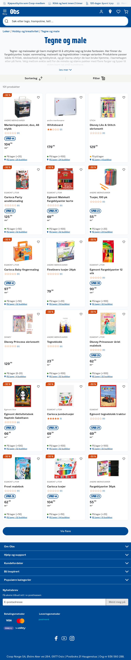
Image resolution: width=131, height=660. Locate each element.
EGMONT (94, 409)
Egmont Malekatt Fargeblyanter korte (60, 199)
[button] (65, 531)
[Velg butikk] (110, 11)
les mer (63, 69)
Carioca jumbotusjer (60, 414)
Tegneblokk (54, 341)
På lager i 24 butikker (59, 159)
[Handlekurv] (126, 11)
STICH (92, 120)
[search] (6, 21)
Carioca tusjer (56, 486)
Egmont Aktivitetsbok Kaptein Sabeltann (18, 415)
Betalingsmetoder (14, 613)
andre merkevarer (55, 120)
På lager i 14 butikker (59, 517)
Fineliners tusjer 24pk (61, 269)
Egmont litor (10, 409)
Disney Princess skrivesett (21, 341)
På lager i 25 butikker (16, 159)
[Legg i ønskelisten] (38, 97)
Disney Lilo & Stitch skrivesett (102, 126)
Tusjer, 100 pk (98, 197)
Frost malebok (14, 486)
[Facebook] (56, 638)
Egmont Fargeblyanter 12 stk (106, 271)
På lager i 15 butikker (102, 517)
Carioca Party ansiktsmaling (13, 199)
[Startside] (53, 11)
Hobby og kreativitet (25, 31)
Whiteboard (55, 125)
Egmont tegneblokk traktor (108, 414)
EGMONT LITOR (11, 192)
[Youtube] (64, 638)
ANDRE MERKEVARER (14, 120)
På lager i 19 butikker (59, 304)
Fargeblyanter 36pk (102, 486)
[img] (22, 133)
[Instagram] (72, 638)
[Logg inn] (101, 11)
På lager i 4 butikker (102, 159)
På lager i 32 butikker (16, 232)
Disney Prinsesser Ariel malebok (105, 343)
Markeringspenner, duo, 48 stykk (21, 126)
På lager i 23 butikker (102, 232)
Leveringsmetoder (49, 613)
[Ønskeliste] (118, 11)
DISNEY (7, 337)
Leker (6, 31)
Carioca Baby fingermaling (21, 269)
